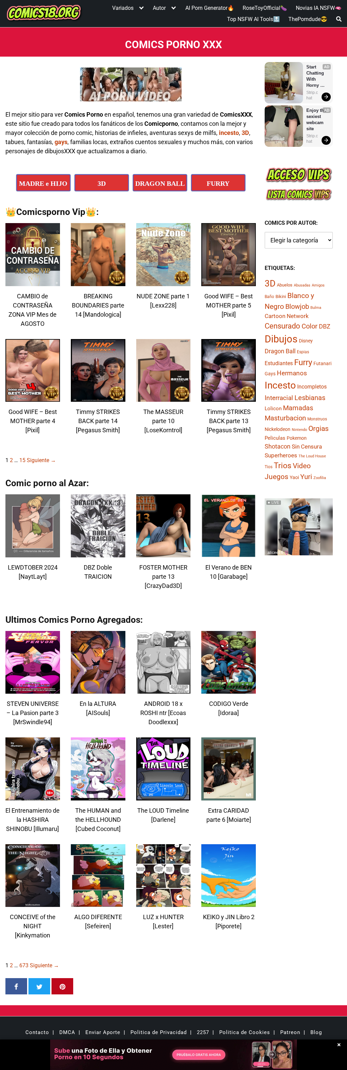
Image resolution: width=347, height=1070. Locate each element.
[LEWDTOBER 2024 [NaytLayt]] (32, 553)
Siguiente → (41, 460)
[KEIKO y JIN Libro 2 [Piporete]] (228, 902)
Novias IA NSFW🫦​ (319, 8)
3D (245, 132)
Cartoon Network (287, 316)
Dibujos (281, 339)
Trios (282, 465)
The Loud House (312, 456)
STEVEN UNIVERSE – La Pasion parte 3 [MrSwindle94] (32, 713)
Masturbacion (285, 418)
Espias (303, 352)
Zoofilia (319, 478)
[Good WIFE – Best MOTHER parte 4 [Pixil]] (32, 397)
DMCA (67, 1032)
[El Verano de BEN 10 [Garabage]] (228, 553)
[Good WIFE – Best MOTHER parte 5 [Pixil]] (228, 282)
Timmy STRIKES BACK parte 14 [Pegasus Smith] (98, 421)
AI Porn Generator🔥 (209, 8)
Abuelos (284, 285)
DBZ (324, 326)
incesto (229, 132)
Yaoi (294, 477)
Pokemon (297, 438)
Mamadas (298, 408)
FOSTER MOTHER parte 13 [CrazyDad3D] (163, 576)
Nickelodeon (277, 429)
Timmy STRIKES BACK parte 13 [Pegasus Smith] (229, 421)
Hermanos (292, 373)
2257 (203, 1032)
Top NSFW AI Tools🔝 (253, 19)
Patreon (290, 1032)
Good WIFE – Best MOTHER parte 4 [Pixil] (32, 421)
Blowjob (297, 306)
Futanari (322, 363)
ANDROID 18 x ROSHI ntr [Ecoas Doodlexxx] (163, 713)
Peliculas (275, 438)
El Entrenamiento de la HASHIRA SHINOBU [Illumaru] (32, 819)
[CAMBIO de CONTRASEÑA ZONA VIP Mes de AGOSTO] (32, 282)
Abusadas (302, 285)
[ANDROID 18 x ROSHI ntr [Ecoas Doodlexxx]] (163, 689)
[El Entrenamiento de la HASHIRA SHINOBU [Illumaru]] (32, 796)
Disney (306, 340)
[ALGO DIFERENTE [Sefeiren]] (98, 902)
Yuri (306, 477)
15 (22, 460)
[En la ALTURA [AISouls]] (98, 689)
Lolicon (273, 408)
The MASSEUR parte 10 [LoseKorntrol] (163, 421)
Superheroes (281, 455)
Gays (270, 373)
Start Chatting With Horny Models (315, 76)
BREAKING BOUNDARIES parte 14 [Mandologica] (98, 305)
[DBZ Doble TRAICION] (98, 553)
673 (23, 965)
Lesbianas (309, 398)
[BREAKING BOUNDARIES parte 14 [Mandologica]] (98, 282)
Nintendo (299, 430)
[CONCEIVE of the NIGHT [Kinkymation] (32, 902)
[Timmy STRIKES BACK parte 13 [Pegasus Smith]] (228, 397)
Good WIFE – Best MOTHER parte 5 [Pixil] (228, 305)
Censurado (282, 325)
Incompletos (312, 386)
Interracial (279, 398)
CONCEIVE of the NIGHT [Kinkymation (33, 926)
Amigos (318, 285)
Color (310, 326)
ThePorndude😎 (307, 19)
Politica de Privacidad (158, 1032)
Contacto (37, 1032)
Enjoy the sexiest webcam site (316, 119)
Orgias (318, 428)
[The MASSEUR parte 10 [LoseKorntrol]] (163, 397)
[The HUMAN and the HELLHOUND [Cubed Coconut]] (98, 796)
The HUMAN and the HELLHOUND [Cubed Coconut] (98, 819)
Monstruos (317, 419)
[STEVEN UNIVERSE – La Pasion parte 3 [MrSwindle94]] (32, 689)
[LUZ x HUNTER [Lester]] (163, 902)
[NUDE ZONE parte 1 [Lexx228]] (163, 282)
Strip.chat (312, 95)
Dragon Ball (280, 351)
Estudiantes (279, 363)
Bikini (280, 296)
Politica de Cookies (244, 1032)
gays (61, 141)
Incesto (280, 385)
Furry (303, 362)
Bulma (315, 307)
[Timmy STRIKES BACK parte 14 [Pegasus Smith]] (98, 397)
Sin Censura (307, 446)
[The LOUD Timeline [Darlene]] (163, 796)
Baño (269, 296)
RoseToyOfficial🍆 (265, 8)
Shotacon (277, 446)
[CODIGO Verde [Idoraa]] (228, 689)
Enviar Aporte (102, 1032)
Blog (316, 1032)
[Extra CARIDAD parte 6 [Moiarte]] (228, 796)
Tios (268, 466)
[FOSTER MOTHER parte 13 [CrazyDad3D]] (163, 553)
